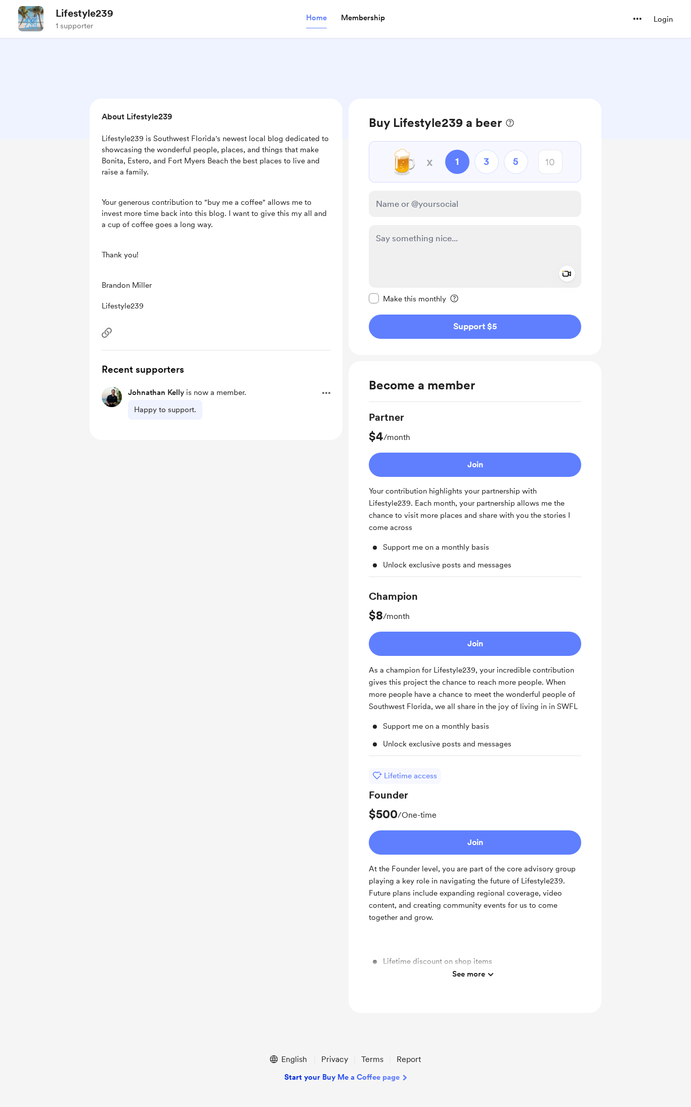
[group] (475, 493)
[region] (475, 227)
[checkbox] (407, 298)
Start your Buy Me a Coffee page (342, 1077)
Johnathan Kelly (156, 392)
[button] (316, 18)
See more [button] (468, 974)
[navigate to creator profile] (31, 18)
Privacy (334, 1059)
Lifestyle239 (84, 13)
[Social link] (107, 333)
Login (663, 19)
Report (409, 1059)
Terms (372, 1059)
